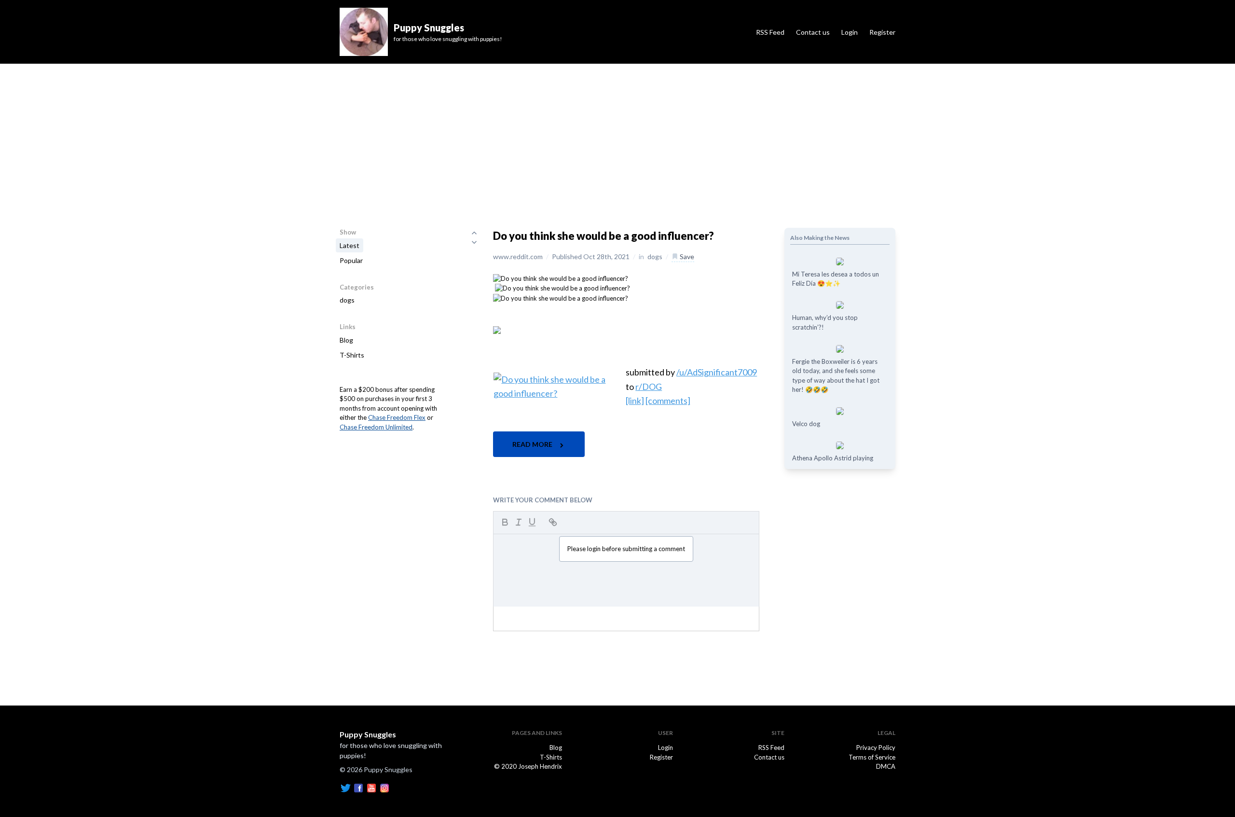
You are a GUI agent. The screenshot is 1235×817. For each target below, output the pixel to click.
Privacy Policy (875, 747)
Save (686, 256)
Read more (533, 444)
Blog (346, 340)
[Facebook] (358, 787)
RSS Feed (770, 32)
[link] (635, 400)
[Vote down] (474, 242)
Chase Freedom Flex (396, 417)
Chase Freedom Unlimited (376, 427)
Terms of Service (872, 757)
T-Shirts (352, 355)
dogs (347, 300)
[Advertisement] (617, 136)
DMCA (885, 766)
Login (849, 32)
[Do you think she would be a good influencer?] (560, 278)
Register (882, 32)
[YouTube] (371, 787)
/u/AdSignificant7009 (716, 372)
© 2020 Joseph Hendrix (528, 766)
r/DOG (648, 386)
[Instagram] (384, 787)
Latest (349, 245)
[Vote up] (474, 232)
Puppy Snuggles (368, 734)
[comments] (667, 400)
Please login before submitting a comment (626, 549)
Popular (351, 260)
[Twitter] (345, 787)
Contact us (813, 32)
